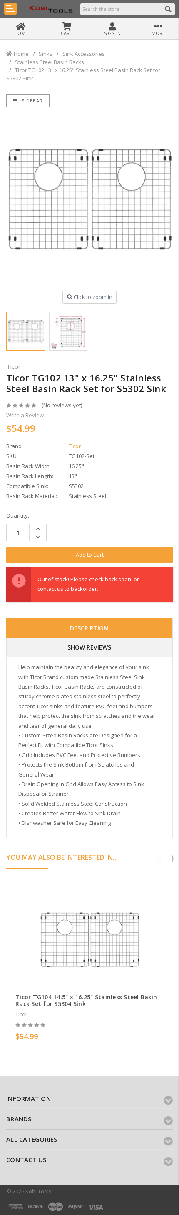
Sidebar (31, 100)
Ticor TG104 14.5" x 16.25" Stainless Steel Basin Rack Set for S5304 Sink (86, 1000)
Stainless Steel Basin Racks (49, 62)
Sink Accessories (83, 53)
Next (173, 858)
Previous (160, 858)
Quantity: (17, 515)
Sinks (45, 53)
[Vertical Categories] (10, 9)
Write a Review (25, 415)
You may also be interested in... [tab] (62, 857)
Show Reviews (89, 647)
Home (20, 53)
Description (89, 628)
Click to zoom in (92, 297)
